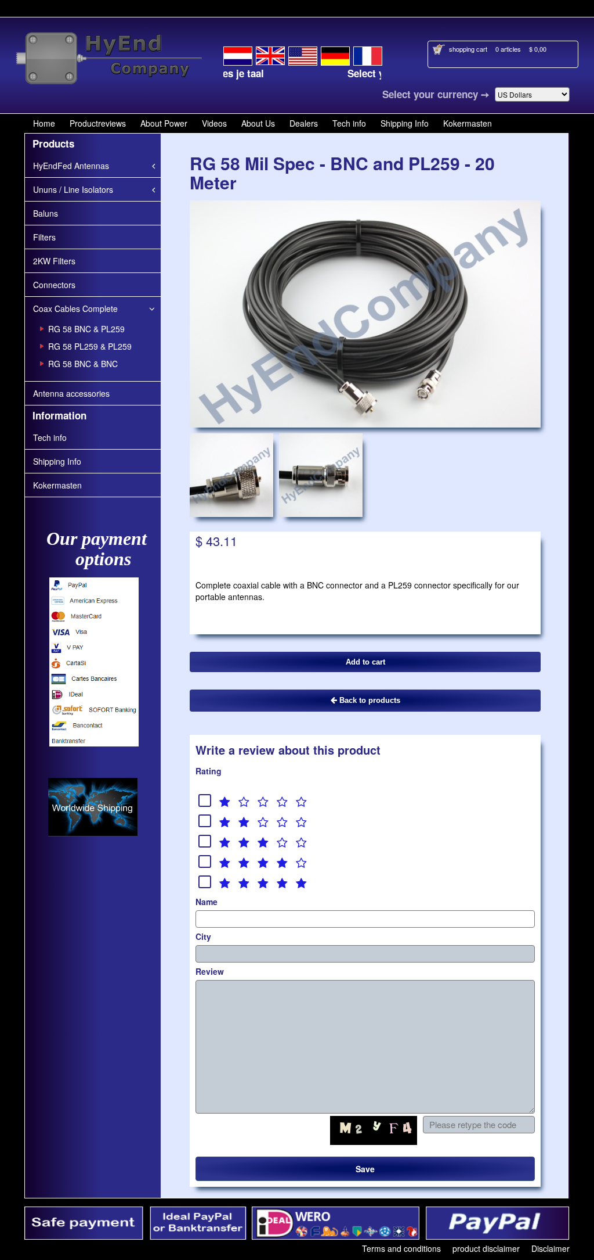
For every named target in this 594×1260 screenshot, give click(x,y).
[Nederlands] (237, 54)
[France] (367, 54)
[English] (270, 54)
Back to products (368, 700)
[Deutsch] (335, 54)
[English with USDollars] (302, 54)
